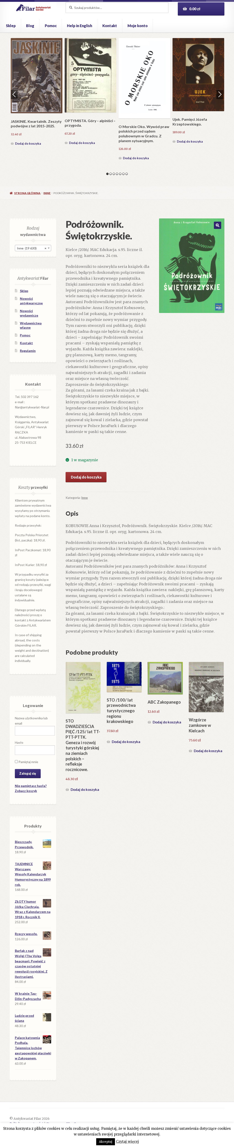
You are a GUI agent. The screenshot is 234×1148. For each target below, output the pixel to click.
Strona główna (27, 193)
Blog (30, 25)
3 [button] (114, 174)
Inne (47, 193)
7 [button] (126, 174)
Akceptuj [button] (105, 1142)
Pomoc (51, 25)
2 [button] (110, 174)
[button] (217, 225)
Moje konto (138, 25)
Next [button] (219, 94)
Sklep (11, 25)
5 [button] (120, 174)
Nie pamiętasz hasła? (31, 786)
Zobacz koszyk (26, 791)
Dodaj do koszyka (28, 141)
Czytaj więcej (127, 1141)
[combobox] (33, 248)
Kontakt (109, 25)
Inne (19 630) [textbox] (31, 248)
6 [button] (123, 174)
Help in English (79, 25)
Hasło (19, 742)
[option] (37, 91)
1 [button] (107, 174)
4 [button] (117, 174)
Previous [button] (14, 94)
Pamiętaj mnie (28, 762)
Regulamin (28, 351)
